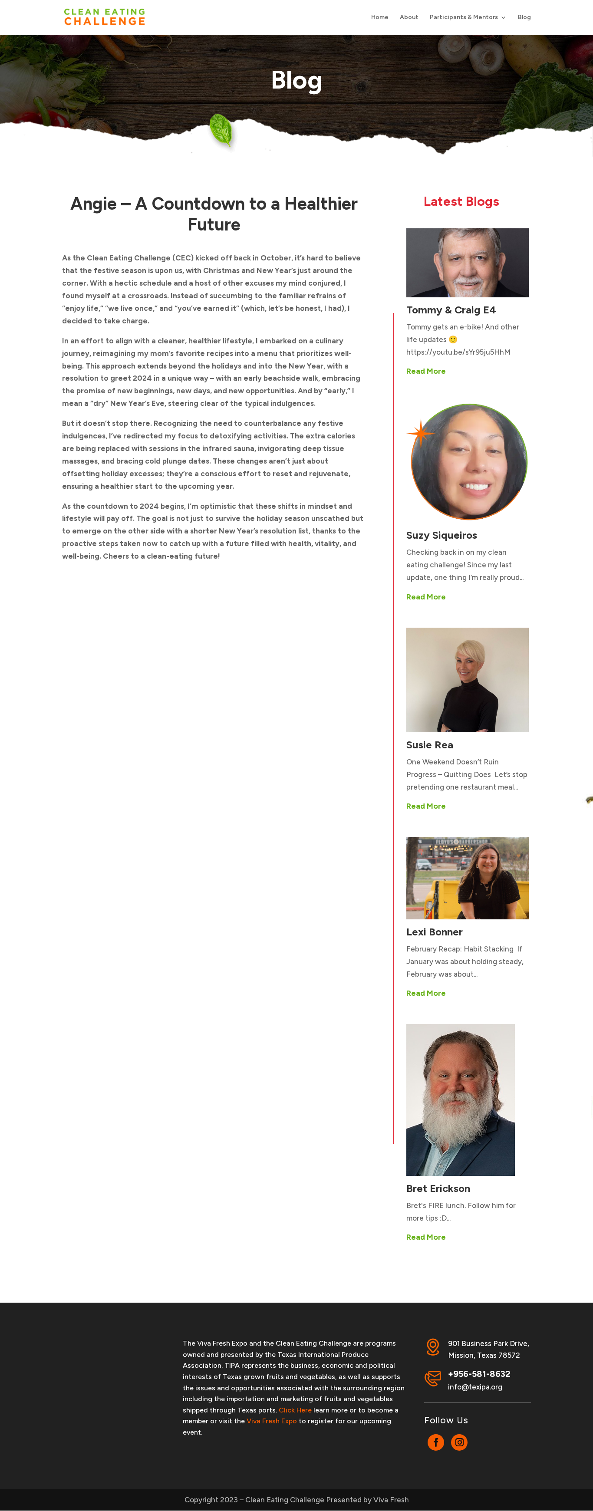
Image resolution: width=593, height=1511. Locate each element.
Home (380, 17)
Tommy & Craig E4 (451, 309)
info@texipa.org (475, 1387)
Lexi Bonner (434, 931)
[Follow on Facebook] (436, 1442)
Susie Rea (429, 744)
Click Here (295, 1410)
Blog (524, 17)
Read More (426, 371)
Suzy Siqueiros (441, 535)
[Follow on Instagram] (459, 1442)
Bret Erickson (438, 1188)
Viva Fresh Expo (272, 1421)
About (409, 17)
